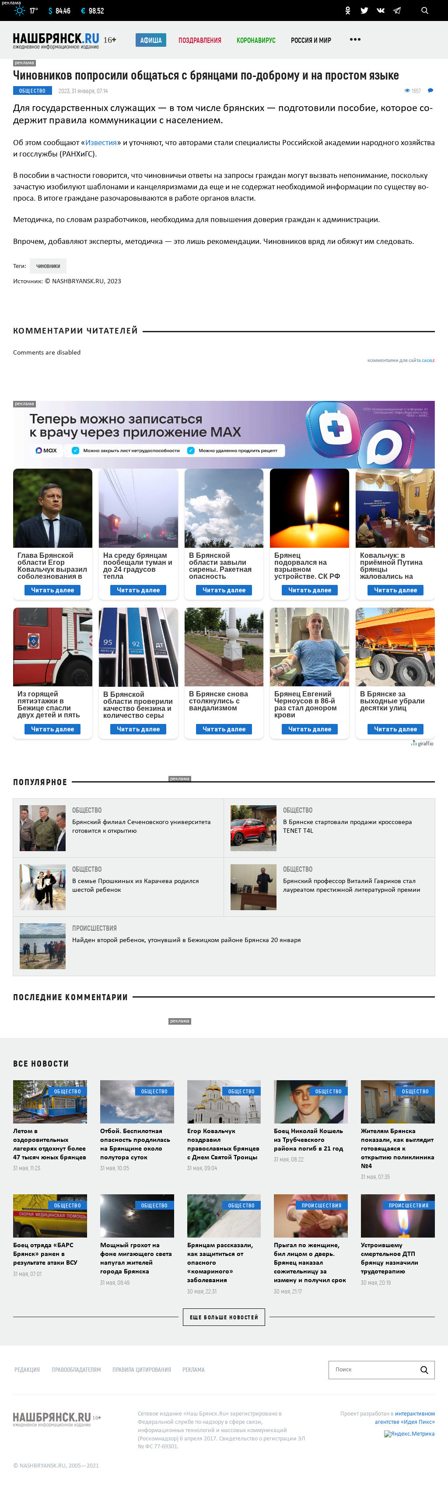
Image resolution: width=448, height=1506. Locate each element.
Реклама (193, 1369)
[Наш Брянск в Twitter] (364, 10)
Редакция (27, 1369)
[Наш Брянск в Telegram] (397, 10)
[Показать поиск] (425, 10)
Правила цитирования (141, 1369)
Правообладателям (76, 1369)
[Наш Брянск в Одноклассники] (348, 10)
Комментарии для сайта (401, 360)
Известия (101, 143)
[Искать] (424, 1370)
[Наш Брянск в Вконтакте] (381, 10)
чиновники (48, 265)
